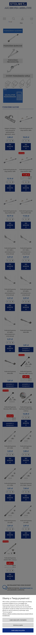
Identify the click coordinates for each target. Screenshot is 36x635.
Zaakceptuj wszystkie (18, 630)
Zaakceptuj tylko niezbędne (18, 620)
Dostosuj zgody (18, 625)
